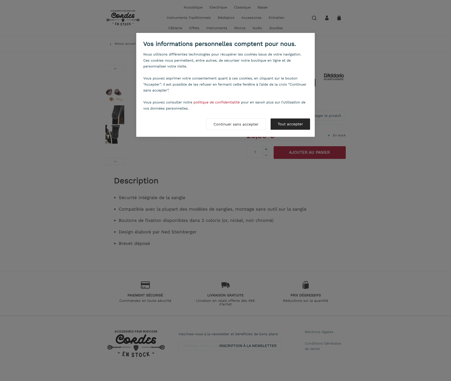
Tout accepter (290, 124)
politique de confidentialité (217, 102)
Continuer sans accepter (236, 124)
